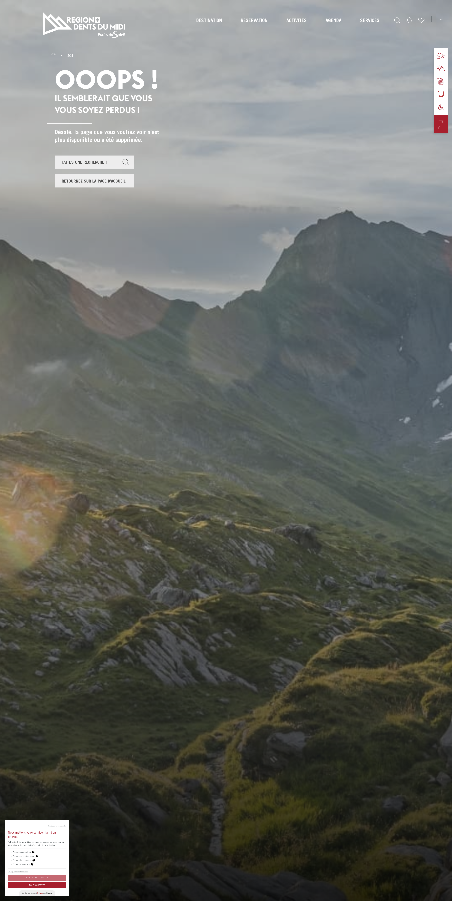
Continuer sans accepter (57, 826)
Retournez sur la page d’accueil (94, 180)
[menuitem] (209, 25)
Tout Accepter (37, 885)
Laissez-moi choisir (37, 877)
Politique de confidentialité (18, 872)
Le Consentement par (37, 893)
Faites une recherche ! (84, 162)
